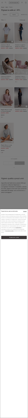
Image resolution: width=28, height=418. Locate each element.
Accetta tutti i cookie (14, 237)
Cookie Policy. (18, 227)
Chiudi (24, 211)
